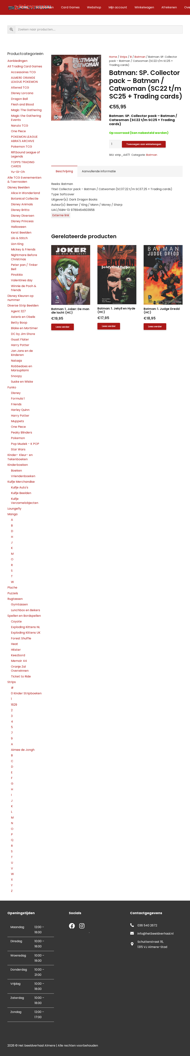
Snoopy (16, 376)
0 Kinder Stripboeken (26, 693)
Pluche (12, 587)
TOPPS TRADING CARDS (23, 164)
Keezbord (18, 655)
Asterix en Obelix (23, 317)
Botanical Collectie (24, 198)
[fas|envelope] (133, 933)
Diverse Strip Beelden (23, 305)
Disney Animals (22, 204)
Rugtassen (15, 599)
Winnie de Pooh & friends (23, 288)
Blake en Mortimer (24, 328)
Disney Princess (22, 221)
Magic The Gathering (26, 110)
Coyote (16, 621)
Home (113, 57)
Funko (11, 387)
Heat (14, 644)
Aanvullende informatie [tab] (99, 171)
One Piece (18, 131)
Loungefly (14, 508)
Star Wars (18, 449)
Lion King (17, 244)
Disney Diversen (22, 216)
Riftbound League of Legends (25, 154)
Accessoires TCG (23, 72)
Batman (140, 57)
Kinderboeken (17, 465)
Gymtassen (19, 604)
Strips (123, 57)
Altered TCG (20, 87)
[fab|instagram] (81, 926)
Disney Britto (20, 210)
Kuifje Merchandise (21, 482)
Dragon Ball (19, 99)
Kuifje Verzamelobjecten (24, 501)
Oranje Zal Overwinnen (20, 668)
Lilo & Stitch (19, 238)
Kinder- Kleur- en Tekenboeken (20, 457)
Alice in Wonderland (25, 193)
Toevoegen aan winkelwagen (143, 144)
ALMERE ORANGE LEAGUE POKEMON (24, 80)
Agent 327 (18, 311)
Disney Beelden (18, 187)
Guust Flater (20, 339)
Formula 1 (18, 398)
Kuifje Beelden (21, 493)
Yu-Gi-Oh (18, 172)
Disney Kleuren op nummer (20, 298)
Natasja (16, 360)
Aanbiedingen (17, 61)
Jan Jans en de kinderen (22, 353)
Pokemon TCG (21, 146)
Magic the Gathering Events (26, 118)
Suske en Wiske (22, 381)
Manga (12, 514)
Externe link (60, 215)
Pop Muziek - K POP (25, 444)
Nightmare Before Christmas (24, 257)
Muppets (17, 421)
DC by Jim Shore (23, 334)
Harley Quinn (20, 410)
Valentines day (21, 280)
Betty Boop (19, 322)
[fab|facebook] (72, 926)
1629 (14, 705)
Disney (16, 393)
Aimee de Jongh (23, 750)
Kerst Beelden (21, 232)
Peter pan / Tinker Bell (24, 267)
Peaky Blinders (21, 432)
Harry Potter (20, 345)
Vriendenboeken (23, 476)
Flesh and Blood (22, 104)
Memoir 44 (19, 661)
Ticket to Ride (21, 676)
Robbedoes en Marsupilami (21, 368)
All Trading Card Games (24, 66)
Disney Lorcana (22, 93)
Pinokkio (17, 275)
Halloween (18, 227)
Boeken (16, 470)
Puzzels (12, 593)
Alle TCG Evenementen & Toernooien (24, 179)
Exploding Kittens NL (25, 627)
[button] (95, 61)
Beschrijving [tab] (64, 171)
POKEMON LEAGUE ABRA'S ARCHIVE (24, 139)
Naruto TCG (19, 125)
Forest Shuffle (21, 638)
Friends (16, 404)
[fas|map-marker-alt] (133, 944)
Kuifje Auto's (19, 487)
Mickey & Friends (23, 249)
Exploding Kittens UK (25, 632)
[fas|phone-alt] (133, 925)
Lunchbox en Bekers (25, 610)
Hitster (16, 650)
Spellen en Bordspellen (24, 616)
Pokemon (18, 438)
